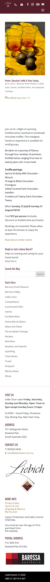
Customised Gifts (14, 306)
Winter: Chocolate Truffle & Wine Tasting (21, 80)
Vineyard (9, 366)
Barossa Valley (12, 291)
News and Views (13, 326)
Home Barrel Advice (15, 321)
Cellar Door (11, 296)
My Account (11, 511)
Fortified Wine (24, 87)
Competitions (12, 301)
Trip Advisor (38, 5)
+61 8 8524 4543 (16, 5)
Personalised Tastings (16, 331)
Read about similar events (18, 239)
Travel (8, 361)
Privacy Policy (12, 503)
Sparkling (10, 351)
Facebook (28, 5)
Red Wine (10, 341)
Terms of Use (12, 506)
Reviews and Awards (16, 346)
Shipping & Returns (15, 509)
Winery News (12, 371)
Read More (11, 261)
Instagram (32, 5)
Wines (8, 376)
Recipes (9, 336)
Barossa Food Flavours (27, 83)
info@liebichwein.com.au (22, 5)
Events (14, 87)
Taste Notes (11, 356)
